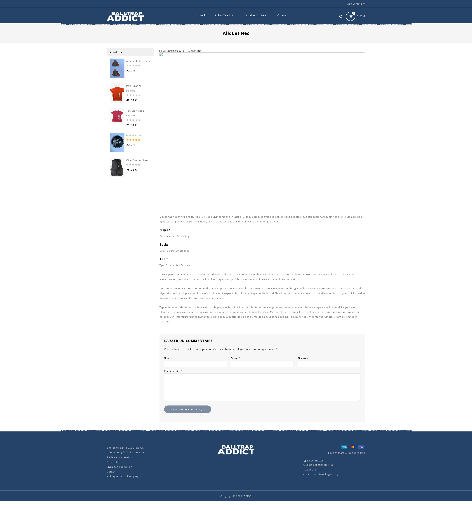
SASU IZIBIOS (136, 447)
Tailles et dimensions (120, 457)
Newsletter (114, 462)
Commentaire (173, 371)
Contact (112, 471)
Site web (303, 358)
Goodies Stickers (256, 15)
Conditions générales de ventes (127, 452)
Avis (284, 15)
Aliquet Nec (195, 50)
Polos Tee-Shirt (225, 15)
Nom (168, 358)
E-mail (235, 358)
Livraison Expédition (119, 466)
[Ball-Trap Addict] (125, 16)
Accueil (200, 15)
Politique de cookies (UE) (122, 476)
